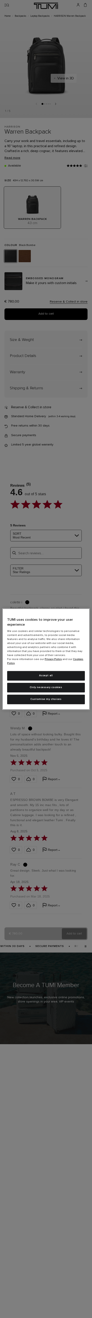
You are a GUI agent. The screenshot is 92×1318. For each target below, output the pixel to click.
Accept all (46, 675)
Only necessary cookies (46, 687)
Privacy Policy (53, 659)
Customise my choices (45, 699)
